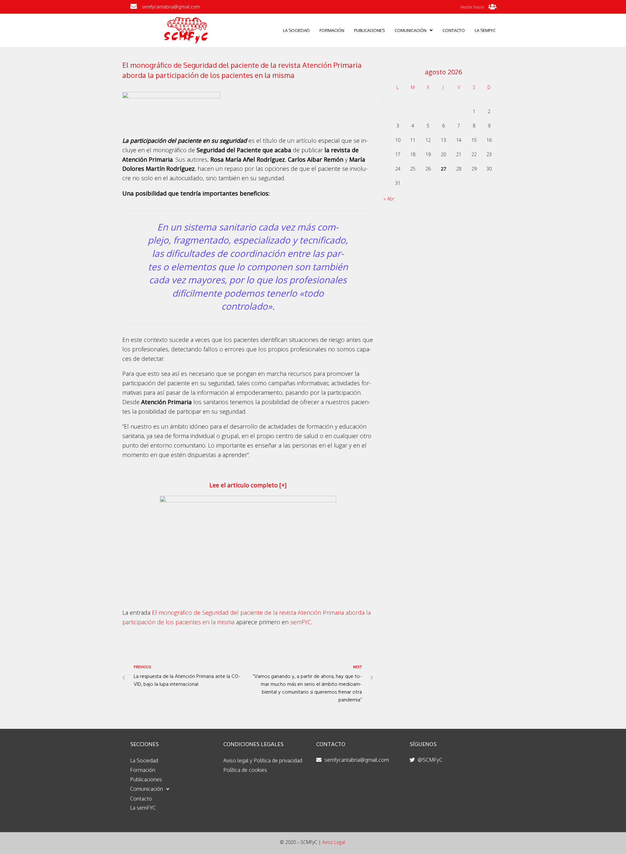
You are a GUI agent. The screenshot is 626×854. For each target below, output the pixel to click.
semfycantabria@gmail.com (171, 6)
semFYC (300, 622)
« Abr (388, 199)
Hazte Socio (472, 7)
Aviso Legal (333, 842)
